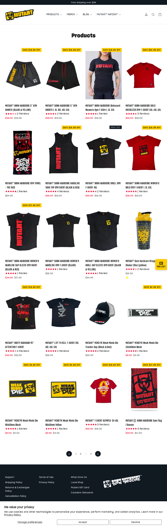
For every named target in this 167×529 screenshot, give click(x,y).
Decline (135, 522)
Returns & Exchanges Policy (17, 489)
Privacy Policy (46, 482)
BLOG (86, 14)
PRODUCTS (53, 14)
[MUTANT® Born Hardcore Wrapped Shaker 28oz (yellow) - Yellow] (127, 277)
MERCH (71, 14)
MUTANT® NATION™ (108, 14)
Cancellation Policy (15, 496)
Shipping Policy (13, 482)
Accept (83, 522)
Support (9, 477)
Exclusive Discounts (82, 492)
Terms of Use (46, 477)
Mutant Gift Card (80, 487)
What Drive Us (79, 477)
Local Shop (77, 482)
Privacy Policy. (12, 514)
